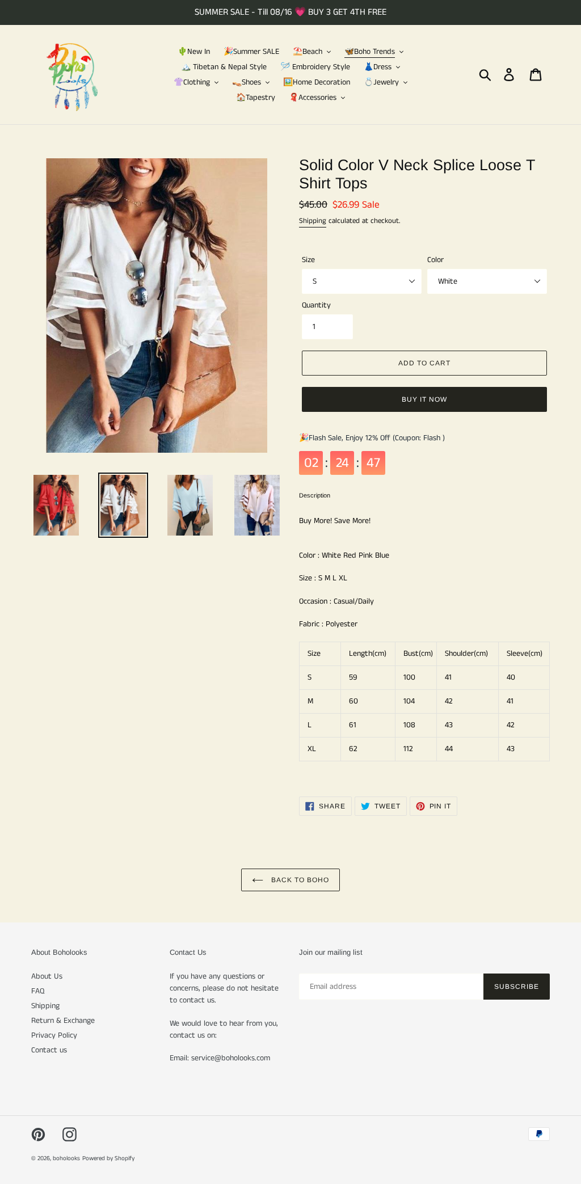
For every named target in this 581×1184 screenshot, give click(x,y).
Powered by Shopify (108, 1158)
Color (435, 260)
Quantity (316, 305)
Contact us (49, 1050)
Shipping (312, 221)
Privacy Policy (54, 1035)
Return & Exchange (63, 1020)
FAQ (37, 991)
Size (308, 260)
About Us (46, 976)
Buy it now (424, 399)
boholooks (66, 1158)
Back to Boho (299, 880)
